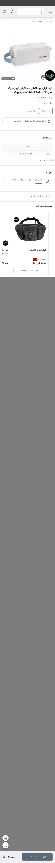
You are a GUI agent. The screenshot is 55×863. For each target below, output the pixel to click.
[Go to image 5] (4, 78)
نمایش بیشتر (49, 160)
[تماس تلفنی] (5, 838)
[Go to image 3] (8, 78)
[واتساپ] (5, 845)
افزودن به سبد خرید (37, 856)
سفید (44, 110)
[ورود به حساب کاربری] (12, 12)
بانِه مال (49, 21)
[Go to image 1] (13, 78)
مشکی (29, 110)
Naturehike (42, 97)
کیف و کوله (37, 21)
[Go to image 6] (2, 78)
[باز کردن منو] (50, 11)
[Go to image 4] (6, 78)
